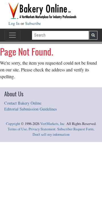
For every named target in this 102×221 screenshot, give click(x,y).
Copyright (13, 123)
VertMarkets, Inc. (52, 123)
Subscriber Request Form (75, 129)
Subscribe (33, 23)
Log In (14, 23)
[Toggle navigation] (12, 35)
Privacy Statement (42, 129)
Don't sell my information (51, 134)
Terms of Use (17, 129)
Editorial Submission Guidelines (30, 109)
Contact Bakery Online (22, 103)
